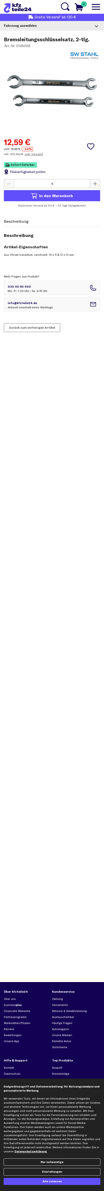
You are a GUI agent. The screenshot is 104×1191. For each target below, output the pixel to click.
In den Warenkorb (56, 195)
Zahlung (57, 999)
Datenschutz (12, 1073)
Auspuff (57, 1067)
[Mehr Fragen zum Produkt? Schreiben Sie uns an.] (52, 304)
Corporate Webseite (17, 1011)
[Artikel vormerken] (90, 146)
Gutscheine (59, 1047)
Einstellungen (52, 1171)
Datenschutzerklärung (31, 1151)
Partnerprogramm (15, 1017)
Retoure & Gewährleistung (69, 1011)
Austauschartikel (63, 1017)
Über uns (10, 999)
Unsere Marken (62, 1035)
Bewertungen (13, 1035)
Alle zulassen (52, 1181)
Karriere (9, 1029)
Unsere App (11, 1041)
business (13, 1005)
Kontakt (9, 1067)
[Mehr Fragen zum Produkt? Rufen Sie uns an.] (52, 288)
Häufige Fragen (62, 1023)
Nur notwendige (52, 1162)
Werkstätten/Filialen (17, 1023)
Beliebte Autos (61, 1041)
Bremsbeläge (60, 1073)
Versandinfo (60, 1005)
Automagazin (60, 1029)
